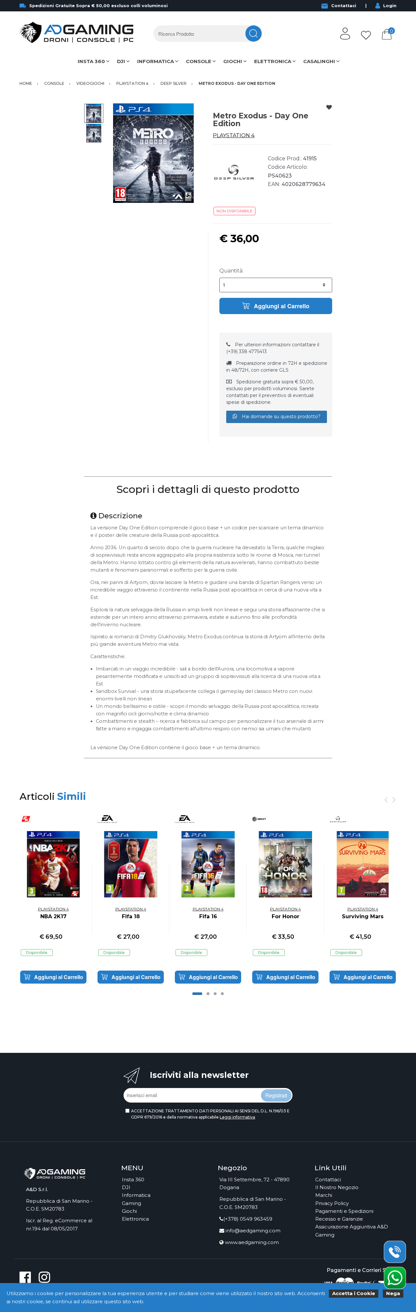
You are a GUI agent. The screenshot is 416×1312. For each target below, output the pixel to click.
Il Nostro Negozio (336, 1187)
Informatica (136, 1195)
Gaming (131, 1203)
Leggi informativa (237, 1117)
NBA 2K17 (53, 916)
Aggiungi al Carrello (280, 306)
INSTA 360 (91, 61)
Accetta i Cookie (353, 1293)
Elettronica (135, 1219)
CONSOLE (198, 61)
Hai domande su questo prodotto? (280, 416)
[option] (153, 153)
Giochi (129, 1211)
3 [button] (215, 993)
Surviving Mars (363, 916)
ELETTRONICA (272, 61)
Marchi (323, 1195)
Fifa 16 (208, 916)
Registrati (276, 1095)
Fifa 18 (131, 916)
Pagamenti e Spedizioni (344, 1211)
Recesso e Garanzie (339, 1219)
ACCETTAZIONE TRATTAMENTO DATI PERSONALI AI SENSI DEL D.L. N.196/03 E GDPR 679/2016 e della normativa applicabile (210, 1114)
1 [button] (197, 993)
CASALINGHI (319, 61)
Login (389, 5)
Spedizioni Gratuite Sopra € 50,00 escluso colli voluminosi (98, 5)
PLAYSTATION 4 (233, 135)
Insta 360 (133, 1179)
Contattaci (343, 5)
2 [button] (208, 993)
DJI (121, 61)
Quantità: (231, 271)
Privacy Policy (332, 1203)
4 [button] (222, 993)
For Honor (285, 916)
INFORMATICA (155, 61)
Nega (393, 1293)
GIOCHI (232, 61)
